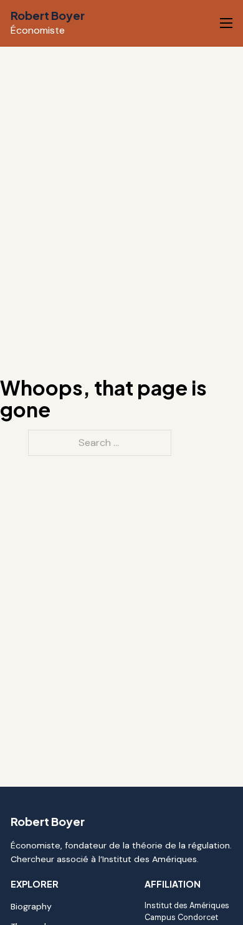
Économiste (38, 30)
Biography (31, 906)
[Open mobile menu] (226, 23)
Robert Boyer (48, 15)
